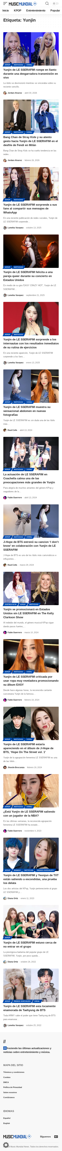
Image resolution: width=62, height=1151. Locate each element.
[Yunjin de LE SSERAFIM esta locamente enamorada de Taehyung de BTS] (31, 985)
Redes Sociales (45, 870)
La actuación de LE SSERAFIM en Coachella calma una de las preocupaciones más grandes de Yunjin (29, 478)
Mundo (17, 870)
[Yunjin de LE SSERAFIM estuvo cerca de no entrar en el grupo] (31, 921)
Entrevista (11, 604)
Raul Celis (12, 430)
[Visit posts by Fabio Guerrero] (5, 497)
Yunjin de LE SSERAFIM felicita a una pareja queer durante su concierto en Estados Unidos (28, 276)
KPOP (7, 65)
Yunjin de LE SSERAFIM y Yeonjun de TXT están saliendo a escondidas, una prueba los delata (31, 879)
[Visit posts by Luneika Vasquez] (5, 228)
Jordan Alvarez (15, 93)
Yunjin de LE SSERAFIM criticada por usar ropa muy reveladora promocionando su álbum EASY (31, 680)
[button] (6, 3)
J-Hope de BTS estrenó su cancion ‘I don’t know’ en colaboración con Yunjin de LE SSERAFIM (31, 546)
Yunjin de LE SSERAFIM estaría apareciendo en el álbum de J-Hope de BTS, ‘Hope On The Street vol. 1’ (28, 748)
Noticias (18, 65)
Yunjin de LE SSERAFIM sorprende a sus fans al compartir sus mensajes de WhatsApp (30, 208)
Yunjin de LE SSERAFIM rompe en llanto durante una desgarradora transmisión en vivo (30, 73)
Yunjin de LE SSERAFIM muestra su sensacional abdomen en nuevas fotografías (26, 411)
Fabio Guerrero (15, 497)
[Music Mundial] (23, 3)
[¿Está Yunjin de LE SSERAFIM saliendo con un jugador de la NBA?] (31, 790)
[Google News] (56, 1136)
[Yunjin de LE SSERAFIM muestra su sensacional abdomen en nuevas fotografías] (31, 386)
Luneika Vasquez (15, 228)
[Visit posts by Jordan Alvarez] (5, 93)
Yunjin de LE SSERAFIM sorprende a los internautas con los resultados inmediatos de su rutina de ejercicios (31, 343)
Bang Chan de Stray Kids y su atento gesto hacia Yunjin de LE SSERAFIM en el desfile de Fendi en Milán (30, 141)
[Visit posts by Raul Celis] (5, 430)
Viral (29, 65)
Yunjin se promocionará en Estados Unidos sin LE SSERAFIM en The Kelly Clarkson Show (28, 613)
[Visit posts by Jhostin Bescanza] (5, 767)
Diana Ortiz (13, 898)
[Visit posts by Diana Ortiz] (5, 898)
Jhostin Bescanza (16, 767)
